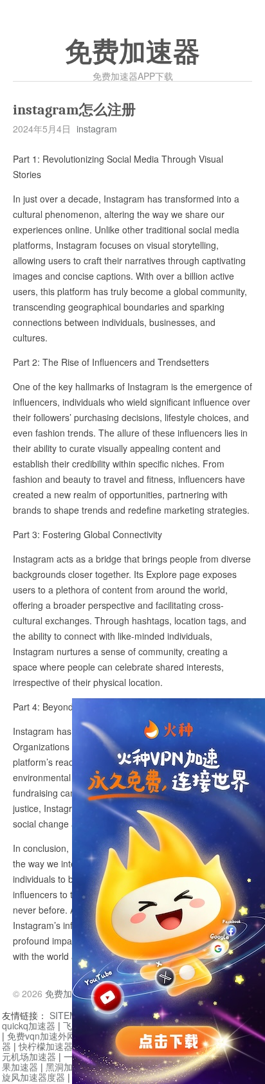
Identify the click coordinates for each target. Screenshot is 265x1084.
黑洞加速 (64, 1066)
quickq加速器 (28, 1025)
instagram (97, 128)
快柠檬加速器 (46, 1046)
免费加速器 (132, 52)
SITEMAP (69, 1015)
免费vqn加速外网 (41, 1035)
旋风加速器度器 (33, 1076)
